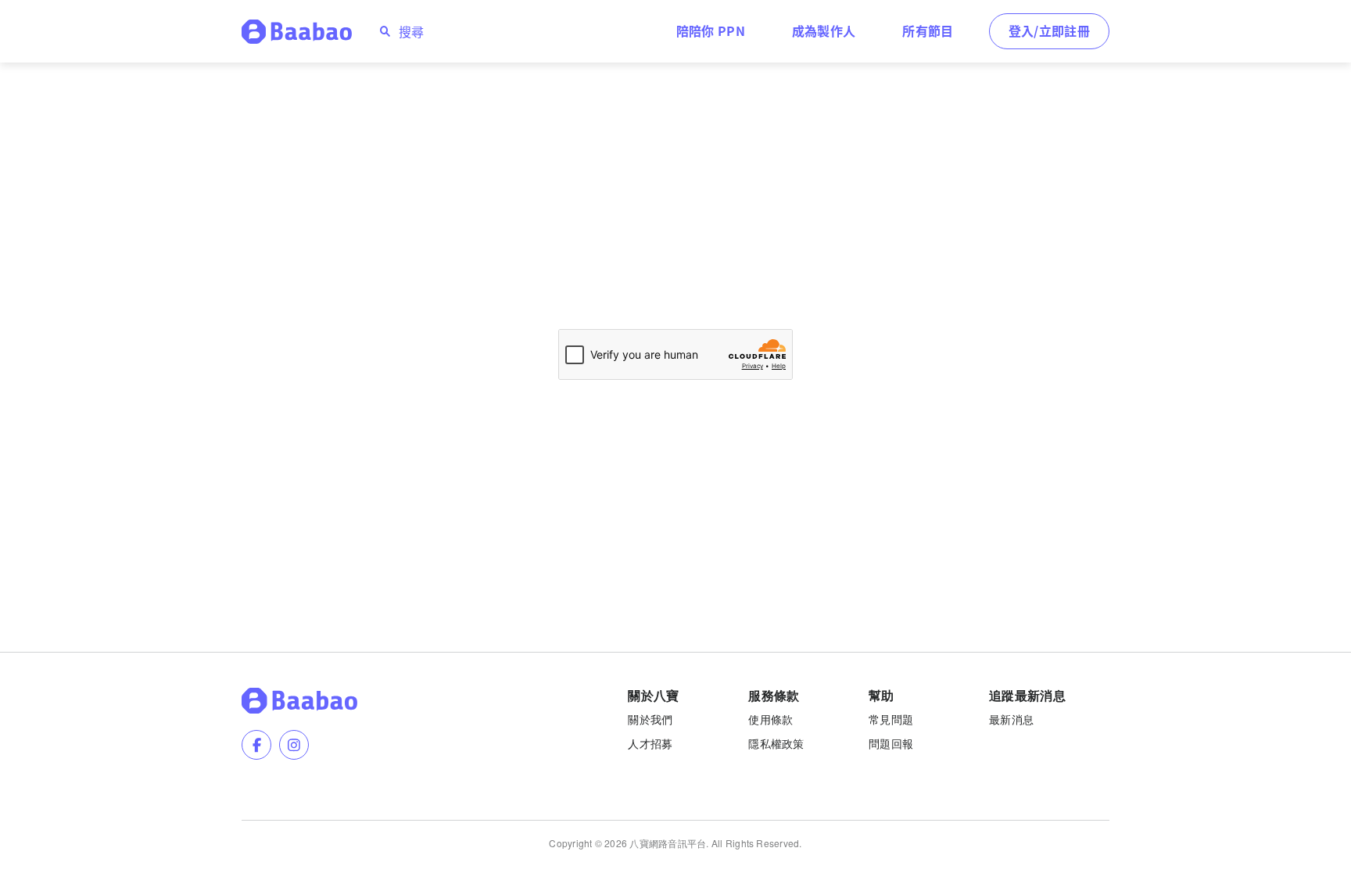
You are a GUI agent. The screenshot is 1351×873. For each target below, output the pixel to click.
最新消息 (1011, 719)
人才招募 (650, 743)
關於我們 (650, 719)
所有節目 (927, 30)
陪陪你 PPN (710, 30)
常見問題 (891, 719)
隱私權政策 (776, 743)
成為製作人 (824, 30)
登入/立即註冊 (1049, 30)
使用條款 (770, 719)
